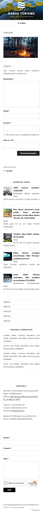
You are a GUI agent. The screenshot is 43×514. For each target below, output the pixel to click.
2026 (5, 302)
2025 (5, 307)
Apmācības (17, 194)
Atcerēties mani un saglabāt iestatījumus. (23, 135)
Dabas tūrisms (21, 13)
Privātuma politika (17, 507)
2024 (5, 311)
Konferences (18, 283)
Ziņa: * (6, 459)
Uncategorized (33, 283)
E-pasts (7, 123)
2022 (5, 321)
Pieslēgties (36, 510)
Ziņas (15, 196)
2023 (5, 316)
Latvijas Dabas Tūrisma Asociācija (19, 335)
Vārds (6, 111)
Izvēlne (22, 23)
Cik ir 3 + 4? (8, 140)
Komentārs (8, 79)
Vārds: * (6, 438)
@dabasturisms (18, 411)
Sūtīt (9, 490)
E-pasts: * (7, 448)
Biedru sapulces (32, 194)
